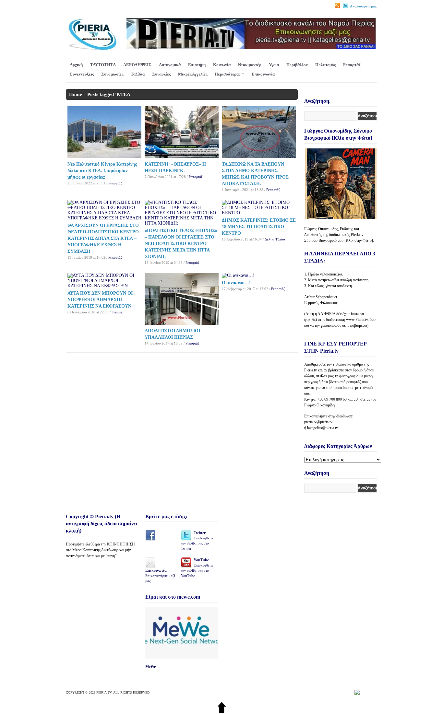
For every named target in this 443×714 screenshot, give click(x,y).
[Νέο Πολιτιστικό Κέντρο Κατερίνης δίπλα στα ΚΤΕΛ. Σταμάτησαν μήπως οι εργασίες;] (104, 156)
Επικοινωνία (263, 74)
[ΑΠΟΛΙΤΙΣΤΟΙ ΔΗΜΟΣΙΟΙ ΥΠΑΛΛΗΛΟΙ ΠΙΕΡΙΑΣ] (182, 323)
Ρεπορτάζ (351, 64)
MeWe (150, 666)
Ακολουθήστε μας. (363, 6)
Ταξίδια (138, 74)
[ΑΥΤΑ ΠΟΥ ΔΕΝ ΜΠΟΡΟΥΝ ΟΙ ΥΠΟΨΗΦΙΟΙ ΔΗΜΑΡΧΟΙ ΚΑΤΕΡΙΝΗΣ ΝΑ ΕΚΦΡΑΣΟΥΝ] (104, 285)
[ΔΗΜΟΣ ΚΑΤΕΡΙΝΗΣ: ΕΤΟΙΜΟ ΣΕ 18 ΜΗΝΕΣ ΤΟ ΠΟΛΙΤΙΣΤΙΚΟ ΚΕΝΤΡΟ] (259, 212)
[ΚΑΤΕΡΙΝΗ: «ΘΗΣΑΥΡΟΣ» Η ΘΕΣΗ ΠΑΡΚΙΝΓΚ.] (182, 156)
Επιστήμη (197, 64)
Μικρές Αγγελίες (192, 74)
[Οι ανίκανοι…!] (238, 275)
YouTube (197, 568)
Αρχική (76, 64)
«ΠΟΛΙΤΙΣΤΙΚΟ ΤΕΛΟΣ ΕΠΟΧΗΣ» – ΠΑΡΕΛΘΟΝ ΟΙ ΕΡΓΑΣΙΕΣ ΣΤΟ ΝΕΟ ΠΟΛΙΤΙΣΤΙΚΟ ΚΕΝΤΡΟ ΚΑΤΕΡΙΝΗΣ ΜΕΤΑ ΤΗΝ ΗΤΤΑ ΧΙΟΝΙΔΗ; (181, 243)
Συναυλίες (161, 74)
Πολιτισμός (325, 64)
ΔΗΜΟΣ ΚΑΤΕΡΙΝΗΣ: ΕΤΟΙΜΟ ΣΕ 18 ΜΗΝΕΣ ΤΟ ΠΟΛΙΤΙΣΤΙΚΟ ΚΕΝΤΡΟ (259, 227)
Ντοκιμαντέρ (249, 64)
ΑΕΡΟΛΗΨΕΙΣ (137, 64)
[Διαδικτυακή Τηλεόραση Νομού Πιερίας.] (92, 49)
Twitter (197, 540)
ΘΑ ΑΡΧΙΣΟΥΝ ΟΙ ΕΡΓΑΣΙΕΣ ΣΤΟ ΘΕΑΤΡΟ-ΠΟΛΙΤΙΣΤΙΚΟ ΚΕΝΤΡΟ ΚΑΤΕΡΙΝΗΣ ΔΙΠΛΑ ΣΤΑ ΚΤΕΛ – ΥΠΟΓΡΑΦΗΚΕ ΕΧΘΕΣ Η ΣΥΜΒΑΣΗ (103, 238)
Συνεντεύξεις (82, 74)
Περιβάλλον (297, 64)
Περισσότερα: (227, 74)
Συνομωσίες (112, 74)
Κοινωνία (222, 64)
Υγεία (274, 64)
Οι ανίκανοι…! (236, 282)
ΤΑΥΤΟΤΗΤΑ (103, 64)
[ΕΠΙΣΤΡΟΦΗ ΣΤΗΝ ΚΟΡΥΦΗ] (222, 711)
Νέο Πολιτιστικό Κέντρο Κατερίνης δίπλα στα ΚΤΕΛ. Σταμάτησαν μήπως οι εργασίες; (102, 171)
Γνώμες (117, 312)
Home (75, 94)
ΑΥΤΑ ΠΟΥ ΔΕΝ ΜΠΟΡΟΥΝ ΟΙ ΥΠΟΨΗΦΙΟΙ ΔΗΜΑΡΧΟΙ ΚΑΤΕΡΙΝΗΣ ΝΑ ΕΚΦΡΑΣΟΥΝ (100, 300)
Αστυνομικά (170, 64)
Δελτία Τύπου (275, 239)
